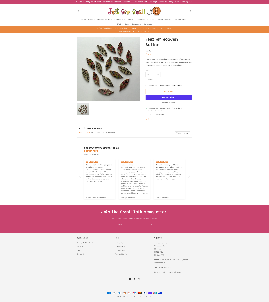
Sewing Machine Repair (85, 243)
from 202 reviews (91, 154)
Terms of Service (121, 254)
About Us (80, 247)
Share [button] (150, 119)
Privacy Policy (120, 243)
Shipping (148, 54)
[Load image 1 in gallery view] (83, 109)
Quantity (148, 70)
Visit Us (79, 250)
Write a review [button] (182, 133)
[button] (79, 11)
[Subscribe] (151, 224)
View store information (156, 114)
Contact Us (81, 254)
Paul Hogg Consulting (146, 297)
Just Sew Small (126, 297)
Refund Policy (120, 247)
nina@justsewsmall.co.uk (170, 272)
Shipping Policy (121, 250)
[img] (135, 151)
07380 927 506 (164, 267)
